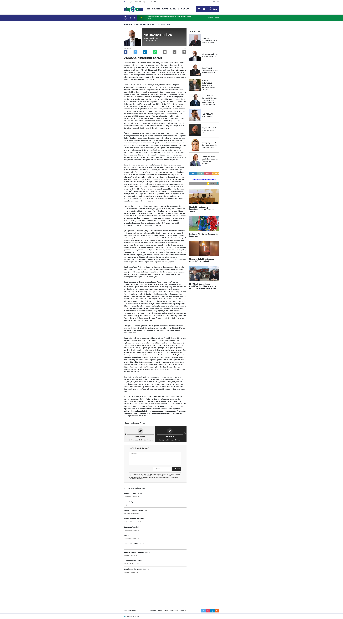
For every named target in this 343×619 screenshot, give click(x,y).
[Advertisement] (115, 47)
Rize (148, 9)
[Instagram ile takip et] (208, 610)
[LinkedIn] (145, 52)
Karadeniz (156, 9)
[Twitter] (135, 52)
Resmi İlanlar (183, 9)
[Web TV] (214, 2)
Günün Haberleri (139, 2)
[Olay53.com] (133, 9)
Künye (160, 610)
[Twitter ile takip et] (203, 610)
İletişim (166, 610)
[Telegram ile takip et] (212, 610)
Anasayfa (129, 24)
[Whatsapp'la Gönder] (155, 52)
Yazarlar (136, 24)
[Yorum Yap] (184, 52)
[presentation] (130, 18)
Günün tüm (213, 18)
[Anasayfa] (125, 2)
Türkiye (165, 9)
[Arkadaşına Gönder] (164, 52)
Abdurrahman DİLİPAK (147, 24)
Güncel (173, 9)
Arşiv (147, 2)
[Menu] (198, 9)
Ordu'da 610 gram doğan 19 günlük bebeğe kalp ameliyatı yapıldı (167, 18)
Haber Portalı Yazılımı (133, 616)
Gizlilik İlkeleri (174, 610)
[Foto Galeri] (218, 2)
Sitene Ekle (153, 2)
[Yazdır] (174, 52)
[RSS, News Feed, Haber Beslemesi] (217, 610)
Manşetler (130, 2)
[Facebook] (125, 52)
